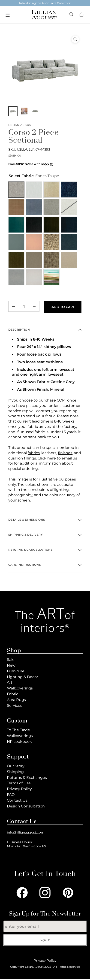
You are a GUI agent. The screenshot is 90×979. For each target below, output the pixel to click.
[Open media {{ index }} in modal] (45, 69)
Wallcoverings (20, 688)
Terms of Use (19, 783)
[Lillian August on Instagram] (45, 892)
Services (14, 705)
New (11, 665)
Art (9, 682)
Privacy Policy (19, 789)
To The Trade (18, 730)
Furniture (15, 671)
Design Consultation (26, 806)
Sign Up (45, 940)
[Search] (72, 15)
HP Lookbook (19, 741)
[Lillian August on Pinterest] (68, 892)
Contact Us (17, 800)
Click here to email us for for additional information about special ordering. (42, 463)
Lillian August (20, 125)
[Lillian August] (43, 15)
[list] (45, 69)
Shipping (15, 772)
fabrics (34, 453)
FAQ (11, 794)
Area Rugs (16, 700)
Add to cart (63, 307)
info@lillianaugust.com (25, 832)
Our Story (15, 766)
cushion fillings (22, 458)
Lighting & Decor (22, 677)
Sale (11, 659)
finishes (65, 453)
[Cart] (82, 15)
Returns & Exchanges (27, 777)
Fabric (12, 694)
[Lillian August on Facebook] (22, 892)
